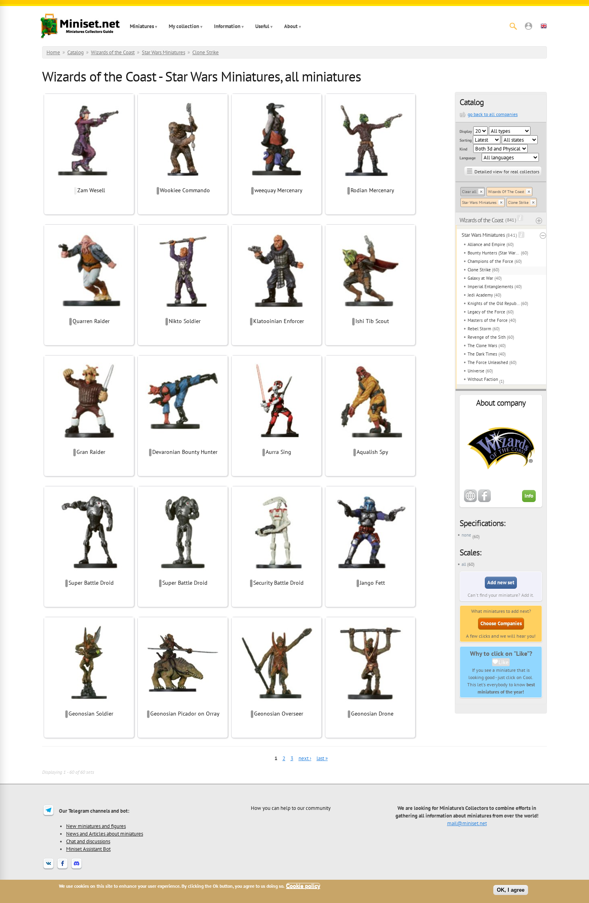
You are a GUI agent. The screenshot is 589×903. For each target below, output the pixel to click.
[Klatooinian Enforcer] (276, 312)
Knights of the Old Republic (494, 303)
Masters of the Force (488, 320)
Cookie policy (303, 886)
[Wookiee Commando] (183, 182)
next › (305, 758)
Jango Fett (372, 582)
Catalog (75, 52)
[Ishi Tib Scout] (370, 312)
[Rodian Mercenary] (370, 182)
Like (503, 662)
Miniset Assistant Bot (88, 849)
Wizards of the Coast (113, 52)
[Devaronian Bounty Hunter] (183, 443)
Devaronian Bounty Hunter (185, 452)
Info (528, 495)
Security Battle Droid (278, 582)
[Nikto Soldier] (183, 312)
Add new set (500, 582)
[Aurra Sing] (276, 443)
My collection (184, 26)
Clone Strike (205, 52)
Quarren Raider (91, 321)
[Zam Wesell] (89, 182)
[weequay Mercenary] (276, 182)
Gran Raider (91, 452)
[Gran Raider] (89, 443)
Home (53, 52)
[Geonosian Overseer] (276, 705)
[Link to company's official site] (470, 500)
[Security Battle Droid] (276, 574)
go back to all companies (493, 114)
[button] (528, 26)
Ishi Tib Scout (372, 321)
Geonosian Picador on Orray (185, 713)
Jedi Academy (480, 295)
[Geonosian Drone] (370, 705)
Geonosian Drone (372, 713)
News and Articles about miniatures (104, 833)
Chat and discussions (88, 841)
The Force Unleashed (488, 362)
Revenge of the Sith (487, 337)
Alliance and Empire (486, 244)
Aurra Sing (278, 452)
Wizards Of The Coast (506, 191)
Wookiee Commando (185, 190)
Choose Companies (501, 623)
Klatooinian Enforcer (278, 321)
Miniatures (142, 26)
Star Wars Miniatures (163, 52)
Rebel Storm (479, 329)
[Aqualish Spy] (370, 443)
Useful (262, 26)
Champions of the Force (490, 261)
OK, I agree (510, 890)
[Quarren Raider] (89, 312)
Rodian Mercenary (372, 190)
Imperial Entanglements (490, 286)
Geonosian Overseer (278, 713)
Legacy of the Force (486, 312)
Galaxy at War (480, 278)
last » (322, 758)
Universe (476, 371)
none (466, 535)
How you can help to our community (291, 808)
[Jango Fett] (370, 574)
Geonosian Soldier (91, 713)
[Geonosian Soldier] (89, 705)
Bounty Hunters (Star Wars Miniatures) (494, 253)
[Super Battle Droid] (89, 574)
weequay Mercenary (278, 190)
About (291, 26)
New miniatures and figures (96, 826)
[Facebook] (62, 868)
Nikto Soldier (185, 321)
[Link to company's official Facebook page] (484, 500)
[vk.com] (48, 868)
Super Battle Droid (91, 582)
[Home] (80, 26)
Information (227, 26)
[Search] (513, 26)
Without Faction (483, 379)
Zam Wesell (91, 190)
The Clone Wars (482, 345)
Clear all (469, 191)
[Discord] (76, 868)
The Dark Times (482, 354)
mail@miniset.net (467, 823)
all (464, 564)
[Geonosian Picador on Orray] (183, 705)
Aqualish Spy (372, 452)
